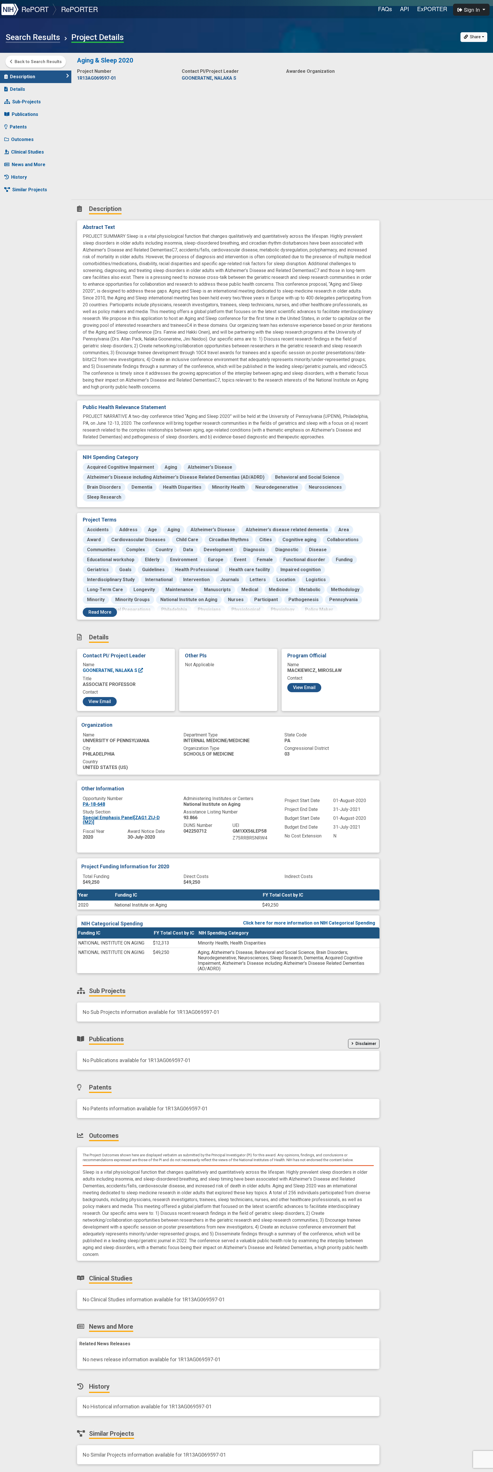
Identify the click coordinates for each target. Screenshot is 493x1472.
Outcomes (22, 139)
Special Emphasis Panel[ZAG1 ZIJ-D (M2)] (121, 820)
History (19, 177)
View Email (99, 701)
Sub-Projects (26, 101)
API (404, 9)
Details (17, 89)
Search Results (33, 37)
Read (99, 612)
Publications (25, 114)
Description (22, 76)
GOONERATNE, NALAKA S (110, 670)
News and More (28, 164)
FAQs (385, 9)
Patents (18, 127)
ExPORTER (432, 9)
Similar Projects (29, 189)
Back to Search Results (38, 61)
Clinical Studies (27, 152)
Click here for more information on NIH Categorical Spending (309, 923)
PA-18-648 (94, 804)
